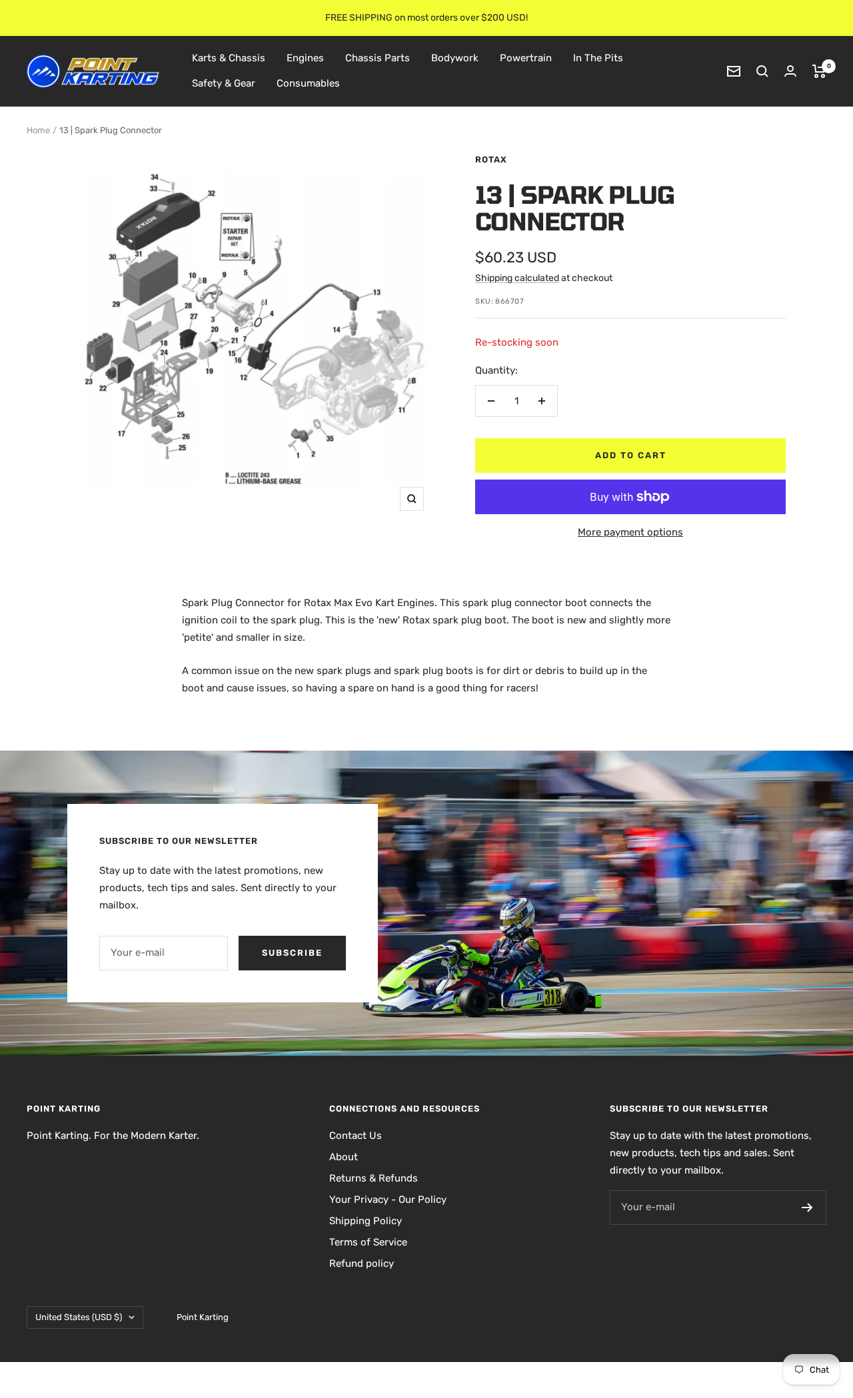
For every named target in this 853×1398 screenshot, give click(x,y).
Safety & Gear (223, 83)
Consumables (308, 83)
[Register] (807, 1207)
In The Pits (598, 58)
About (343, 1157)
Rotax (491, 160)
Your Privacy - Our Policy (387, 1200)
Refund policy (361, 1263)
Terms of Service (368, 1242)
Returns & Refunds (373, 1178)
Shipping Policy (365, 1221)
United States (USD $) (78, 1317)
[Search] (762, 71)
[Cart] (819, 71)
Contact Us (355, 1136)
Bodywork (454, 58)
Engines (305, 58)
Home (38, 130)
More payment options (630, 532)
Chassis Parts (377, 58)
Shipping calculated (517, 278)
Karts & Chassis (228, 58)
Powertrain (526, 58)
